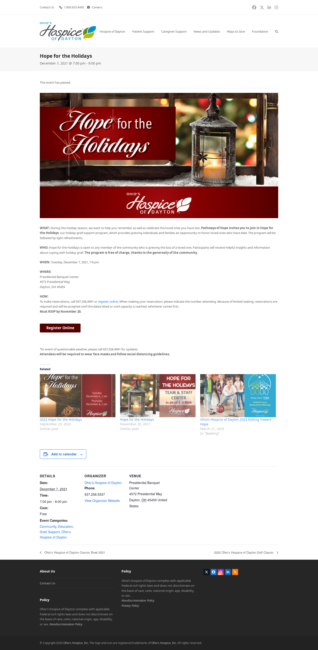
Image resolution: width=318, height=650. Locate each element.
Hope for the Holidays (137, 419)
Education (65, 526)
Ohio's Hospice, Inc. (76, 643)
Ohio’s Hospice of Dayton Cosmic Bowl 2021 (74, 552)
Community (48, 526)
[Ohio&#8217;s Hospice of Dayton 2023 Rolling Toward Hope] (238, 395)
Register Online (60, 327)
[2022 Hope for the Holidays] (77, 395)
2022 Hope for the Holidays (61, 419)
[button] (277, 31)
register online (108, 301)
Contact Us (47, 583)
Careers (97, 7)
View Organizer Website (102, 500)
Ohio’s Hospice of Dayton (103, 482)
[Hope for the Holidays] (158, 395)
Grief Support (50, 531)
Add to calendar (64, 454)
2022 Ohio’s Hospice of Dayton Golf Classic (244, 552)
